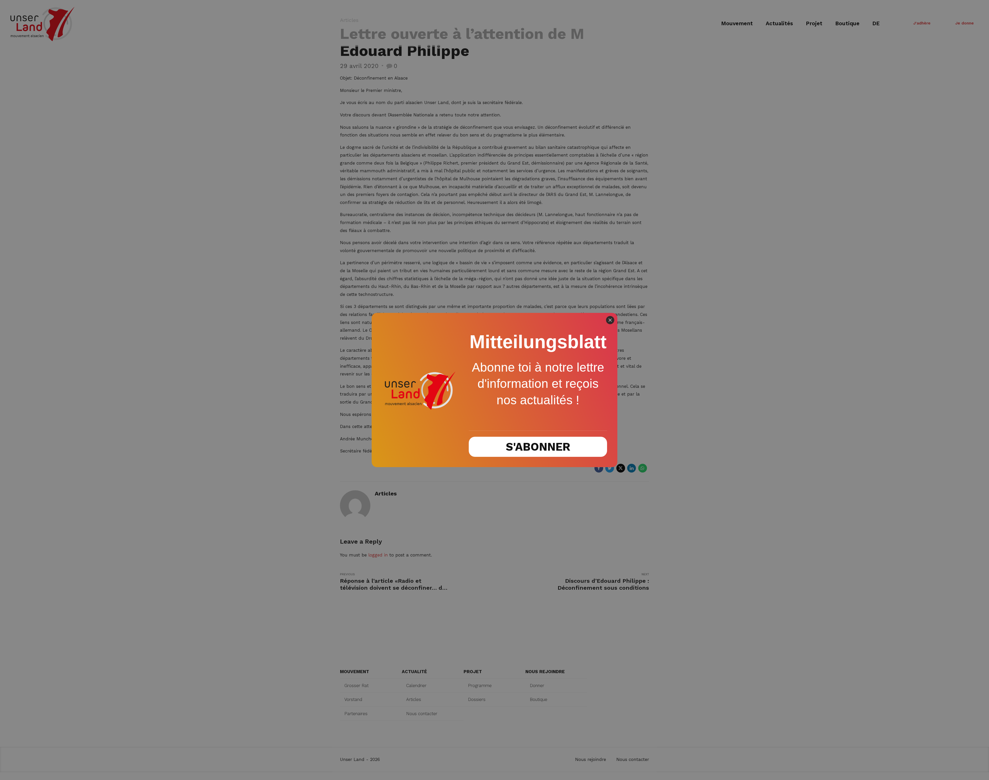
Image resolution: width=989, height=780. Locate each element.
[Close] (610, 320)
